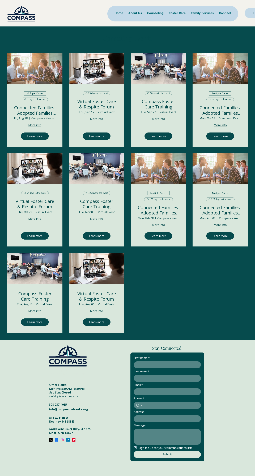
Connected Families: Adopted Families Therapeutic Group (35, 110)
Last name (142, 371)
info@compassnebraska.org (68, 409)
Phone (139, 398)
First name (142, 358)
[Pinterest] (73, 440)
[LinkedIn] (68, 440)
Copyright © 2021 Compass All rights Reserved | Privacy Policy (177, 467)
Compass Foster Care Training (158, 104)
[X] (51, 440)
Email (138, 385)
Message (140, 425)
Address (139, 412)
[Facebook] (56, 440)
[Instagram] (62, 440)
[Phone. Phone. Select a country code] (139, 405)
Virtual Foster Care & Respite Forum (96, 104)
